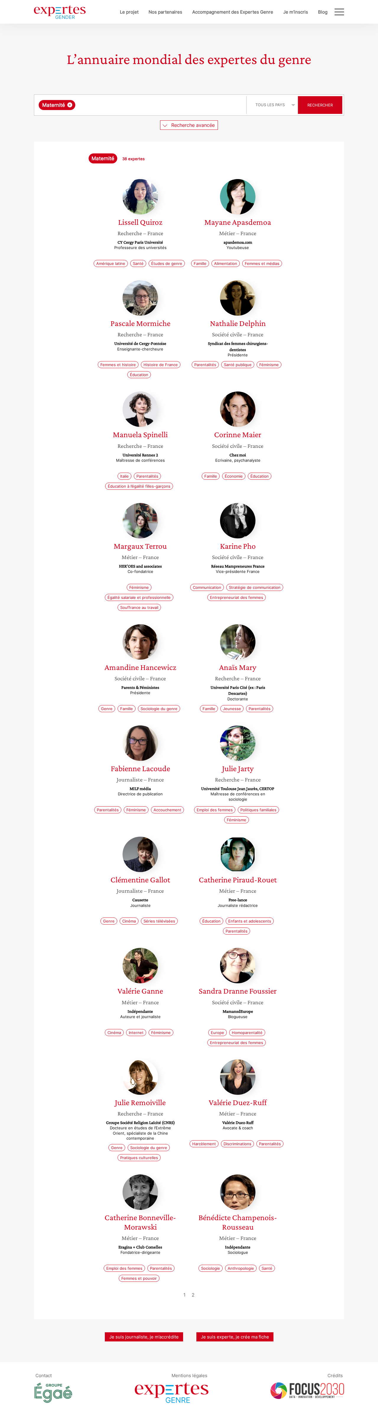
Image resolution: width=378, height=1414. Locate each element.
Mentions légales (189, 1375)
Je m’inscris (295, 12)
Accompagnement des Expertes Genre (232, 12)
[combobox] (141, 105)
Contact (43, 1375)
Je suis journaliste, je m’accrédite (144, 1337)
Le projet (129, 12)
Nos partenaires (165, 12)
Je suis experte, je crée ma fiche (235, 1337)
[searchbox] (136, 105)
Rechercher (320, 105)
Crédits (335, 1375)
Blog (323, 12)
